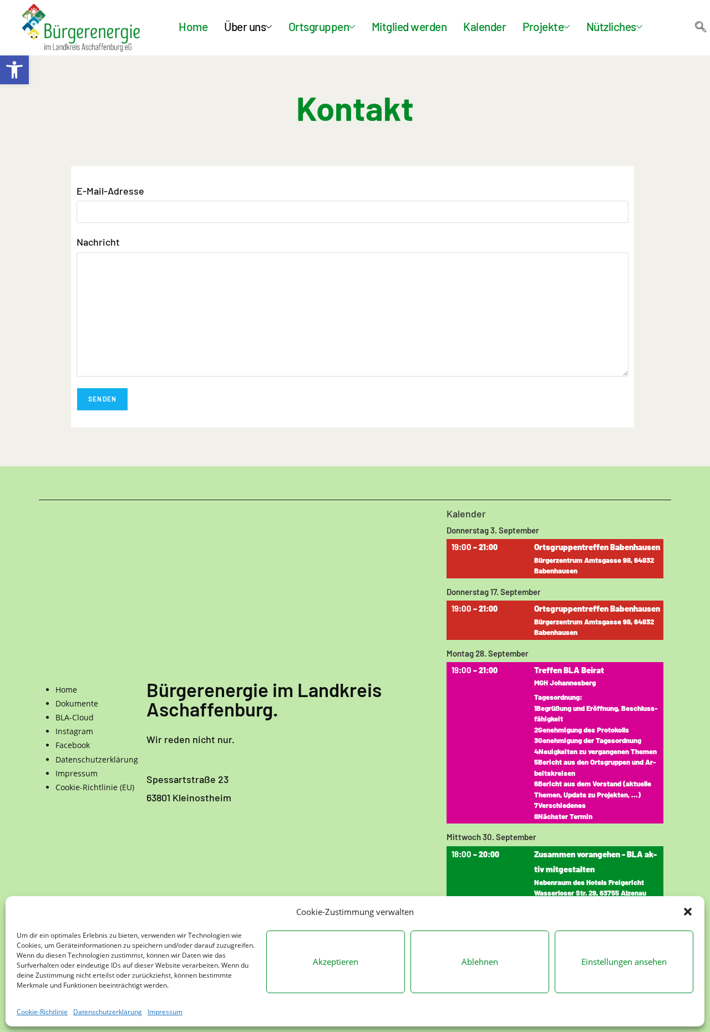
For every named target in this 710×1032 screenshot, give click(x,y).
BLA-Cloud (74, 717)
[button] (14, 69)
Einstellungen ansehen (624, 961)
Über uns (245, 27)
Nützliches (611, 27)
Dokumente (76, 703)
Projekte (543, 27)
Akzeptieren (335, 961)
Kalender (484, 27)
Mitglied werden (409, 27)
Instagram (74, 731)
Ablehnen (480, 961)
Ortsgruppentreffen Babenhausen (597, 547)
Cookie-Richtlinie (42, 1011)
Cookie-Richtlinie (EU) (94, 787)
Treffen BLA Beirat (569, 671)
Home (193, 27)
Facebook (72, 745)
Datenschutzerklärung (107, 1011)
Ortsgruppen (318, 27)
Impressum (165, 1011)
